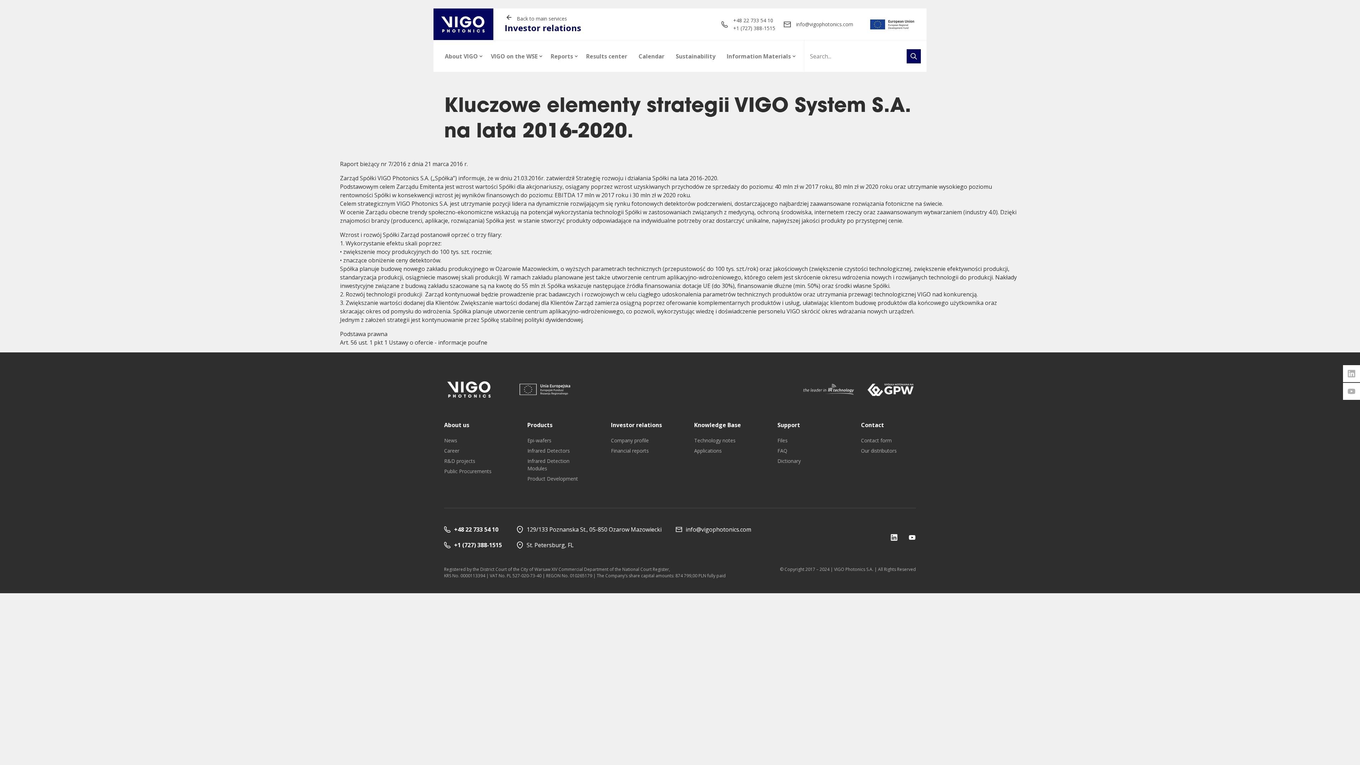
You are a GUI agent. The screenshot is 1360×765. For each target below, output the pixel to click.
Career (451, 450)
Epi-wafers (539, 440)
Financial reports (630, 450)
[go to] (892, 24)
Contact (872, 425)
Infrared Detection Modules (548, 465)
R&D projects (459, 461)
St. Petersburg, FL (550, 545)
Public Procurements (468, 471)
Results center (606, 56)
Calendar (651, 56)
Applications (708, 450)
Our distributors (879, 450)
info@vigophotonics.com (824, 24)
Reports (562, 56)
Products (539, 425)
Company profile (630, 440)
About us (456, 425)
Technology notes (715, 440)
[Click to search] (914, 56)
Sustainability (695, 56)
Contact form (876, 440)
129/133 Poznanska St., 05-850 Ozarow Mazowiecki (594, 529)
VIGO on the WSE (514, 56)
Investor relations (636, 425)
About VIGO (461, 56)
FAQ (782, 450)
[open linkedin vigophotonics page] (1351, 373)
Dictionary (789, 461)
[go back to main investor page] (463, 24)
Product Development (552, 478)
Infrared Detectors (548, 450)
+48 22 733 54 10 (753, 20)
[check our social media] (894, 537)
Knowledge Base (717, 425)
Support (788, 425)
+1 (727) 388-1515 (754, 28)
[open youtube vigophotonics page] (1351, 391)
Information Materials (759, 56)
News (450, 440)
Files (782, 440)
